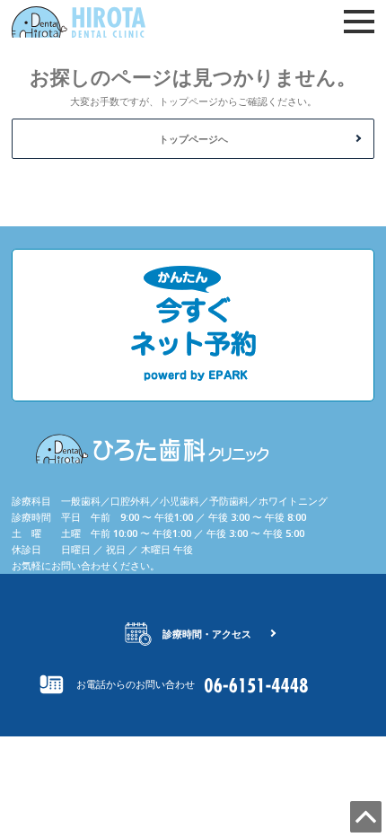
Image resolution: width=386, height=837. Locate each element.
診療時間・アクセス (206, 633)
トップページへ (193, 138)
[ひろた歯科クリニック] (101, 22)
